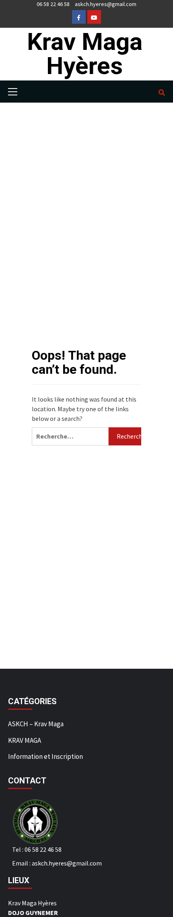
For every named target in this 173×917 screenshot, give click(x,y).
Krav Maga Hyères (84, 53)
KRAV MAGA (24, 740)
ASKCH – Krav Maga (36, 723)
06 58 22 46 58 (53, 4)
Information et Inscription (45, 756)
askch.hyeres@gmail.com (105, 4)
